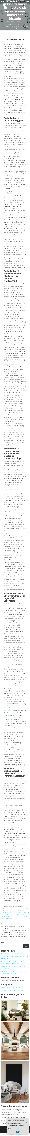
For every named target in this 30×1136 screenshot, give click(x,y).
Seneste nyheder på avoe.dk (16, 906)
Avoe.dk (5, 24)
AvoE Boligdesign (9, 1)
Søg (2, 942)
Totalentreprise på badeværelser (11, 954)
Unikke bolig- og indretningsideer (12, 990)
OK (17, 1131)
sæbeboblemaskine (13, 801)
